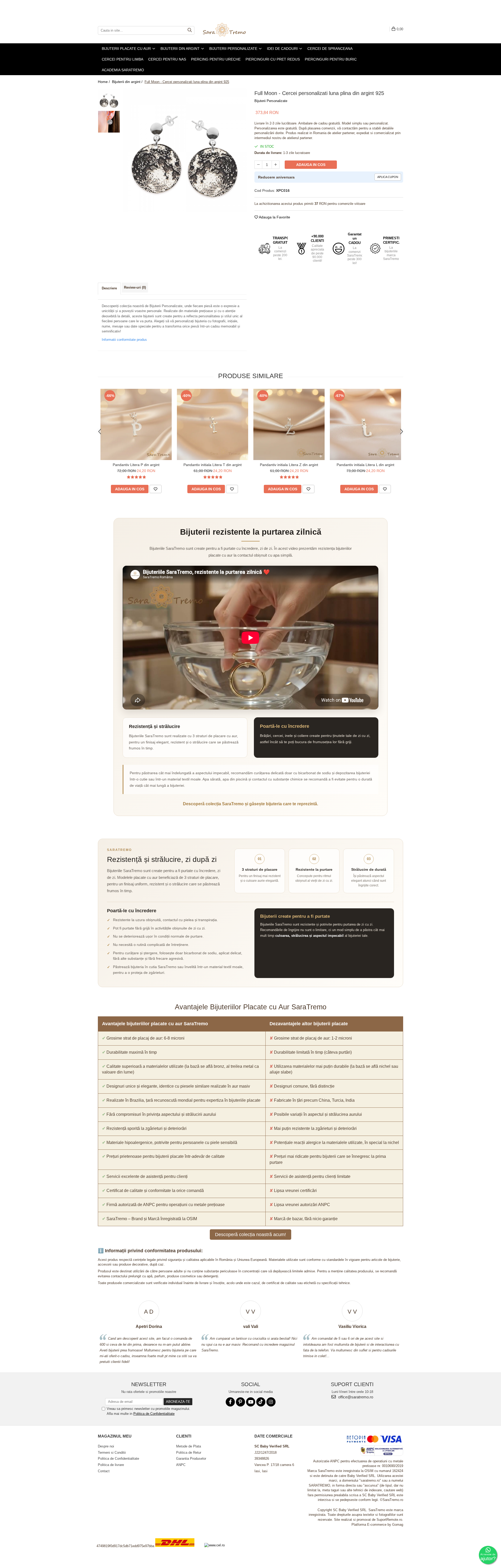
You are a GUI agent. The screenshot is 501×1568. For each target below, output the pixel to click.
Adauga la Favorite (274, 217)
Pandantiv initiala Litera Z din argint (289, 465)
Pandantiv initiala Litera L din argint (365, 465)
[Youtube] (250, 1401)
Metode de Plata (188, 1446)
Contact (104, 1471)
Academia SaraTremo (123, 70)
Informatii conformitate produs (124, 340)
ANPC (181, 1465)
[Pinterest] (240, 1401)
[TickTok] (260, 1401)
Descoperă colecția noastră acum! (250, 1234)
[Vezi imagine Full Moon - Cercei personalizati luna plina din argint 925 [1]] (109, 122)
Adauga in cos (310, 165)
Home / (104, 82)
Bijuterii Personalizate (270, 101)
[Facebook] (230, 1401)
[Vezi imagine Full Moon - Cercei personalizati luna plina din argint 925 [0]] (109, 99)
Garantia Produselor (191, 1458)
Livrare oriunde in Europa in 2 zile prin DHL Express (178, 1550)
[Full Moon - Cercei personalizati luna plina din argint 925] (185, 150)
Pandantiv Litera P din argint (136, 465)
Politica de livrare (111, 1465)
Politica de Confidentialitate (154, 1414)
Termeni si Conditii (112, 1452)
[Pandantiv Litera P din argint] (136, 424)
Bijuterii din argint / (128, 82)
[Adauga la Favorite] (156, 489)
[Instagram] (271, 1401)
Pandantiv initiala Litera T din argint (212, 465)
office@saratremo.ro (355, 1397)
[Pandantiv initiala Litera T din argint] (212, 424)
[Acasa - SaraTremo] (228, 30)
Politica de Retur (188, 1452)
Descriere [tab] (109, 288)
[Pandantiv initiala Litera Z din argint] (289, 424)
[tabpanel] (185, 150)
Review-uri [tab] (135, 287)
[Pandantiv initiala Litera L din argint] (365, 424)
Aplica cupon (387, 176)
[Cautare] (189, 30)
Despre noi (106, 1446)
